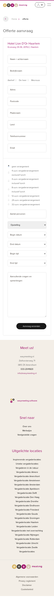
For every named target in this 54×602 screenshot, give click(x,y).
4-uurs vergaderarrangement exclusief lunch (25, 173)
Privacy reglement (27, 581)
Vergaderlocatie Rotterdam (27, 539)
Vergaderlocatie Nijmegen (27, 535)
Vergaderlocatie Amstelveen (27, 480)
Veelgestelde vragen (27, 435)
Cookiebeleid (27, 589)
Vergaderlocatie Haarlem (27, 522)
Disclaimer (27, 585)
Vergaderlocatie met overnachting (27, 530)
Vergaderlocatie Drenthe (27, 501)
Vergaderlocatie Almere (27, 472)
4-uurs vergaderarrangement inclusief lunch (25, 181)
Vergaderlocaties (27, 551)
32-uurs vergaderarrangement (26, 204)
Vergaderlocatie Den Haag (27, 497)
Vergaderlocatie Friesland (27, 510)
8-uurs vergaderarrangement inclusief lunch (25, 189)
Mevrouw (35, 80)
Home (14, 19)
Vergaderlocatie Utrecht (27, 543)
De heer (23, 80)
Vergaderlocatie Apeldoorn (27, 489)
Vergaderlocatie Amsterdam (27, 484)
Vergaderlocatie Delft (27, 493)
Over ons (27, 426)
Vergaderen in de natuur (27, 468)
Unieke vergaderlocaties (27, 464)
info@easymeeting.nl (27, 373)
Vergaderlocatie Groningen (27, 518)
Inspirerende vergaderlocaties (27, 459)
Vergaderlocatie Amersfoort (27, 476)
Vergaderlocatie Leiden (27, 526)
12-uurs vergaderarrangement (25, 196)
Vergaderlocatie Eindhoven (27, 505)
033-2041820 (27, 369)
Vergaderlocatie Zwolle (27, 547)
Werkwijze (27, 430)
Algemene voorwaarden (27, 577)
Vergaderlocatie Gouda (27, 514)
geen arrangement (20, 166)
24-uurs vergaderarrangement (26, 200)
